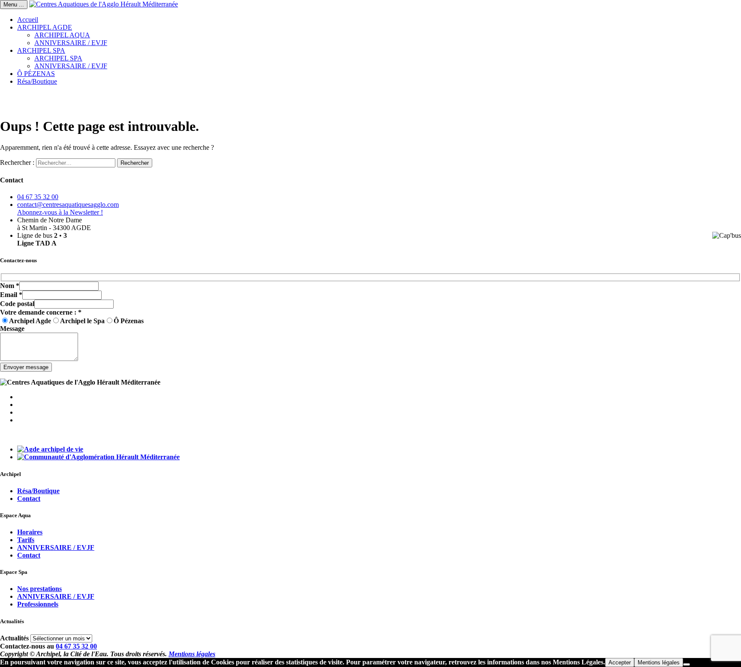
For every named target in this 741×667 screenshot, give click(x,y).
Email (11, 294)
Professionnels (37, 604)
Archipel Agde (30, 320)
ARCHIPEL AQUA (62, 35)
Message (12, 328)
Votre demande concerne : (40, 312)
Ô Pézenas (129, 320)
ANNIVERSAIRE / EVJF (70, 42)
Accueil (27, 19)
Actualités (14, 638)
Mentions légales (192, 654)
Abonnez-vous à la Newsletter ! (60, 212)
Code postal (17, 303)
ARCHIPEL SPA (41, 50)
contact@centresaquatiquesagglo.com (68, 204)
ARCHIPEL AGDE (44, 27)
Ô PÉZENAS (36, 73)
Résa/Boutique (37, 81)
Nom (9, 285)
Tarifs (25, 539)
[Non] (686, 664)
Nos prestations (39, 588)
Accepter (619, 662)
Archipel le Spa (82, 320)
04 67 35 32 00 (37, 196)
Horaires (29, 532)
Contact (28, 498)
